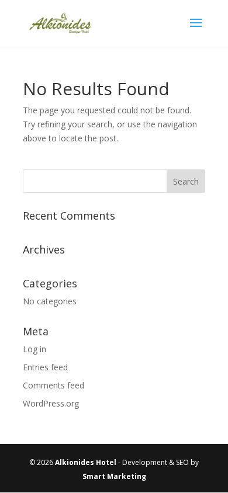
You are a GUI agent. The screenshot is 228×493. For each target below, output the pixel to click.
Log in (34, 349)
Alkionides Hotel (85, 462)
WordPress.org (51, 403)
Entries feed (45, 367)
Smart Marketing (114, 476)
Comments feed (53, 385)
